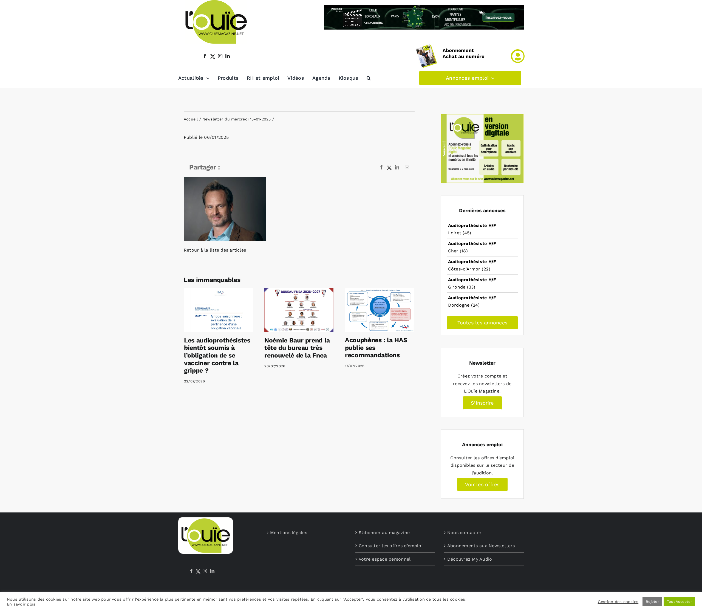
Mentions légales (288, 532)
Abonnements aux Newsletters (481, 545)
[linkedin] (227, 56)
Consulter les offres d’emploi (391, 545)
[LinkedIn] (212, 571)
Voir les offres (482, 484)
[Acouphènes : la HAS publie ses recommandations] (379, 310)
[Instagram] (205, 571)
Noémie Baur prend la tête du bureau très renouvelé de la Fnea (297, 348)
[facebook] (205, 56)
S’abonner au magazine (384, 532)
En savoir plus (21, 604)
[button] (369, 78)
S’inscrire (482, 403)
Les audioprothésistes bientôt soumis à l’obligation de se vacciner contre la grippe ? (217, 355)
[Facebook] (191, 571)
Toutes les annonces (482, 322)
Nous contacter (464, 532)
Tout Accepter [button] (679, 602)
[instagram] (220, 56)
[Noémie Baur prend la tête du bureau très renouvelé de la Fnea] (298, 310)
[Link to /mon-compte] (518, 56)
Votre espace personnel (385, 559)
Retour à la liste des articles (215, 250)
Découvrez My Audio (469, 559)
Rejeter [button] (652, 602)
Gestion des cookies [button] (618, 601)
